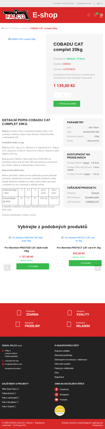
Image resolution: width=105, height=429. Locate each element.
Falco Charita (8, 406)
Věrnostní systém (63, 364)
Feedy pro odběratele (64, 368)
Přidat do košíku (68, 103)
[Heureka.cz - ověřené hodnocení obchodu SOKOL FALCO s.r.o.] (60, 410)
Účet (57, 372)
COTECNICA (69, 69)
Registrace (59, 377)
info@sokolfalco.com (84, 3)
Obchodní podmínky (63, 355)
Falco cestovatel (9, 398)
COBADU (66, 63)
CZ (101, 3)
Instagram (64, 394)
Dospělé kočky (92, 197)
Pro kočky (15, 28)
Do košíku (33, 266)
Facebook (64, 389)
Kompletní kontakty (13, 368)
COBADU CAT (92, 202)
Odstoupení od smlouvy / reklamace (71, 359)
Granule (24, 28)
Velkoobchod (8, 393)
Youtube (63, 399)
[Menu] (101, 15)
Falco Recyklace (9, 402)
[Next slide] (97, 267)
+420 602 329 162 (12, 361)
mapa (86, 163)
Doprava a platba (62, 351)
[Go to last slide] (7, 267)
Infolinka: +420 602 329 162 (63, 3)
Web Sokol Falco (9, 389)
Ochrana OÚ (20, 425)
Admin (29, 423)
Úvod (6, 28)
